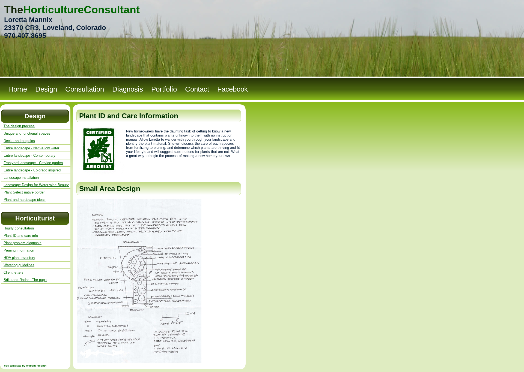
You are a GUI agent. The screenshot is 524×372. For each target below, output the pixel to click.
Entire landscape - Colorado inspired (32, 170)
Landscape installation (21, 178)
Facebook (232, 89)
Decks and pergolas (19, 141)
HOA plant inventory (19, 258)
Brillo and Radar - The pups (25, 280)
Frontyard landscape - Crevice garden (33, 163)
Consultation (84, 89)
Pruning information (19, 250)
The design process (19, 126)
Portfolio (164, 89)
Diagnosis (127, 89)
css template (12, 365)
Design (46, 89)
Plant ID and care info (21, 236)
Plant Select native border (24, 192)
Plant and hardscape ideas (25, 200)
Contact (197, 89)
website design (36, 365)
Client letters (13, 272)
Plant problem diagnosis (22, 243)
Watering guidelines (19, 265)
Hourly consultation (19, 228)
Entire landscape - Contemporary (29, 155)
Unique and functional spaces (27, 133)
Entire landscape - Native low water (31, 148)
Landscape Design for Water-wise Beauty (36, 185)
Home (17, 89)
